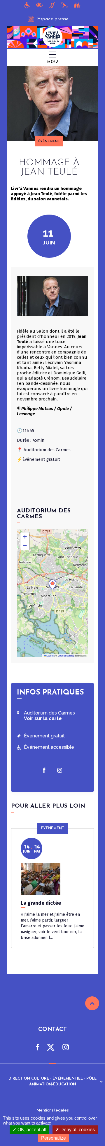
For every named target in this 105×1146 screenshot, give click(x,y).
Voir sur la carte (43, 718)
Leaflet (50, 655)
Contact (52, 1029)
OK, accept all (31, 1129)
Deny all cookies (77, 1129)
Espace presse (53, 19)
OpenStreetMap (66, 655)
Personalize (53, 1138)
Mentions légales (53, 1110)
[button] (52, 585)
